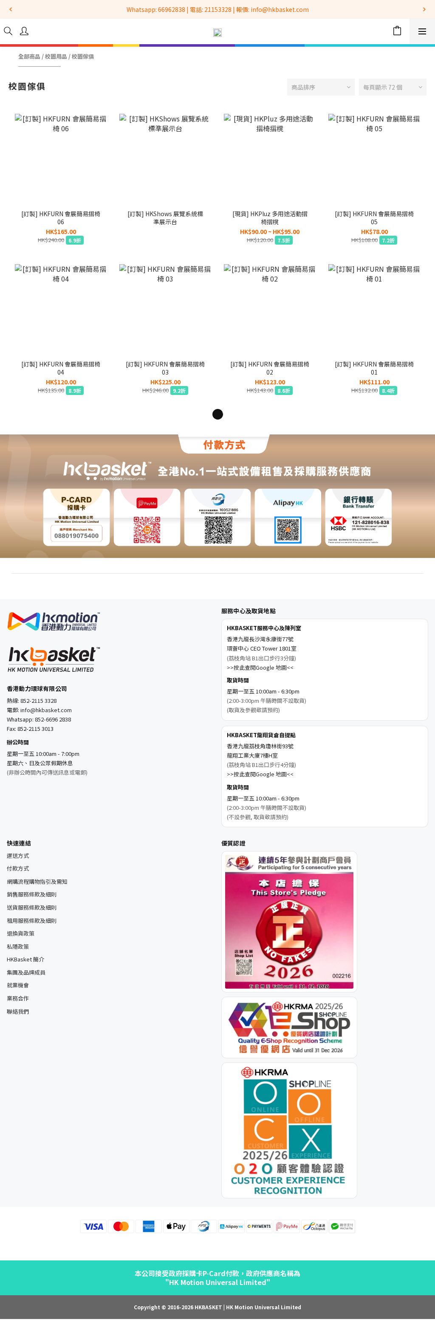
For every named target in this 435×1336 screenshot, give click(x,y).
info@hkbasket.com (46, 710)
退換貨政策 (20, 933)
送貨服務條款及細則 (31, 907)
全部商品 (29, 56)
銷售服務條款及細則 (31, 894)
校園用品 (56, 56)
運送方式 (18, 855)
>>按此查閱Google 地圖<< (260, 667)
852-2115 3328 (38, 700)
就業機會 (18, 985)
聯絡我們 (18, 1011)
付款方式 (18, 868)
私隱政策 (18, 946)
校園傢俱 (83, 56)
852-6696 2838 (53, 719)
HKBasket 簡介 (25, 959)
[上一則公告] (10, 9)
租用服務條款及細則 (31, 920)
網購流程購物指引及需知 (37, 881)
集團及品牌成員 (26, 972)
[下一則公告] (424, 9)
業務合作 (18, 998)
